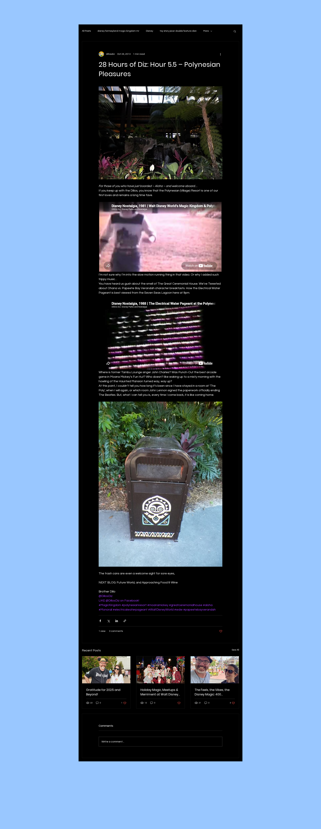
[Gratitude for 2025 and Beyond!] (106, 669)
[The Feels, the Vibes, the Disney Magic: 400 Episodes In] (215, 669)
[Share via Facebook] (100, 620)
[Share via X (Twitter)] (108, 620)
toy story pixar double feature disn (178, 31)
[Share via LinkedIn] (116, 620)
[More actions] (220, 54)
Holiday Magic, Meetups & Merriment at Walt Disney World (159, 692)
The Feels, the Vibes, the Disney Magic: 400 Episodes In (212, 692)
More (206, 31)
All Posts (86, 31)
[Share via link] (124, 620)
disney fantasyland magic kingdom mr (118, 31)
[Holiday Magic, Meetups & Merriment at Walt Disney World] (160, 669)
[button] (234, 31)
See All (235, 650)
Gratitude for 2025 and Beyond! (103, 692)
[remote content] (160, 237)
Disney (149, 31)
